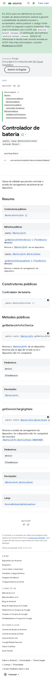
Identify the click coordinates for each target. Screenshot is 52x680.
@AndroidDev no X (10, 597)
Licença (7, 665)
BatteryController (14, 215)
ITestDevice (40, 240)
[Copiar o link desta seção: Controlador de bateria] (33, 292)
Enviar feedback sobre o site (16, 669)
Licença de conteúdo (36, 538)
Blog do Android (9, 601)
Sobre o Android (9, 660)
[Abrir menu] (4, 3)
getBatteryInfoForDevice (18, 240)
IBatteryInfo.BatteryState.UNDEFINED (23, 440)
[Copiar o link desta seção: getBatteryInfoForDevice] (36, 325)
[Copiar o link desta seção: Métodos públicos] (33, 317)
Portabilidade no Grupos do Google (17, 618)
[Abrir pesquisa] (28, 3)
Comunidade (24, 660)
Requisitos (6, 565)
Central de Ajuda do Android (14, 629)
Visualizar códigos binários (13, 573)
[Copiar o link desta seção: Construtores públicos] (40, 284)
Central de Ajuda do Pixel (12, 634)
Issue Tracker (7, 651)
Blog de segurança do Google (14, 605)
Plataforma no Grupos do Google (16, 610)
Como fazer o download (12, 569)
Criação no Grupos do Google (14, 614)
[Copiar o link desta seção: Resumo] (18, 199)
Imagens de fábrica (10, 577)
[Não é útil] (19, 86)
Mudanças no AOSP (12, 45)
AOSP (4, 80)
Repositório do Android (11, 560)
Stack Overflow (8, 646)
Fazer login (43, 3)
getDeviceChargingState (17, 261)
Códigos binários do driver (13, 582)
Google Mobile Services (12, 642)
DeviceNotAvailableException (20, 504)
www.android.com (10, 638)
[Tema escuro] (48, 300)
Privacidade (18, 665)
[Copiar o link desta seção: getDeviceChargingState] (35, 409)
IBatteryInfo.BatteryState (26, 254)
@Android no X (8, 593)
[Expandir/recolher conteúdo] (18, 92)
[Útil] (15, 86)
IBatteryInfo (19, 233)
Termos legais (39, 660)
